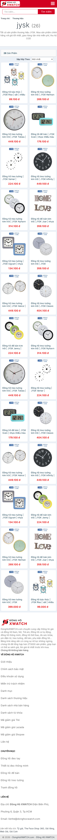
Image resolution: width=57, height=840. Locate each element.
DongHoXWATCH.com (23, 837)
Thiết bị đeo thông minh (14, 765)
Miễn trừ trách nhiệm (13, 683)
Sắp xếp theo (23, 59)
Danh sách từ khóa (11, 712)
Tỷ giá (20, 828)
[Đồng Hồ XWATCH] (16, 622)
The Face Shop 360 (34, 828)
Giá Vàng (49, 828)
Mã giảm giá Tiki (10, 719)
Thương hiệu (17, 18)
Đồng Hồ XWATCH (45, 837)
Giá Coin (13, 831)
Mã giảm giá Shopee (12, 734)
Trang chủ (5, 18)
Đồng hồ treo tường (12, 780)
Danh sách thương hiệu (14, 698)
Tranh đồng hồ (9, 787)
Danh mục (6, 690)
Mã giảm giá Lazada (12, 727)
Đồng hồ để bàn (10, 772)
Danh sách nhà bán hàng (15, 705)
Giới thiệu (6, 661)
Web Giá (4, 831)
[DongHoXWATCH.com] (14, 4)
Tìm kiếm (46, 11)
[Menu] (53, 3)
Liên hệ (5, 741)
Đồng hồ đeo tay (10, 758)
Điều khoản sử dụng (12, 676)
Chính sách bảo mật (12, 669)
